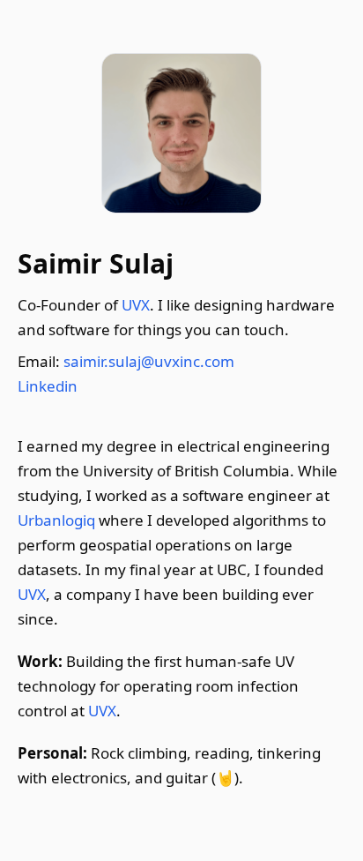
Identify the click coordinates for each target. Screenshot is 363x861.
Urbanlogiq (56, 520)
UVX (136, 305)
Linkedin (48, 386)
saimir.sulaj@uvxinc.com (148, 361)
